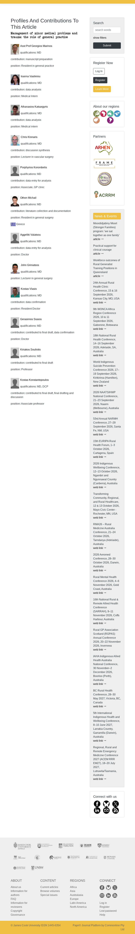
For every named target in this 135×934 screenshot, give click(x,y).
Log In (99, 71)
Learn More (102, 89)
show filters (99, 37)
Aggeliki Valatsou (30, 234)
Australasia (76, 895)
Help (102, 914)
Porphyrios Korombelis (33, 167)
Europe (74, 899)
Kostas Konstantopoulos (34, 379)
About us (16, 887)
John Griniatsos (30, 265)
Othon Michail (28, 197)
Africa (73, 887)
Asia (72, 891)
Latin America (78, 902)
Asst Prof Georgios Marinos (36, 46)
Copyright (16, 910)
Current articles (49, 887)
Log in (103, 902)
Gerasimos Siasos (31, 319)
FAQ (13, 899)
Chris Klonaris (29, 137)
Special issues (48, 895)
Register (100, 80)
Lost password (108, 910)
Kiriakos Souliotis (30, 349)
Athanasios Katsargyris (34, 106)
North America (78, 906)
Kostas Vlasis (29, 288)
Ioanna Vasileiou (30, 76)
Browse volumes (50, 891)
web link (98, 302)
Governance (18, 914)
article (97, 239)
